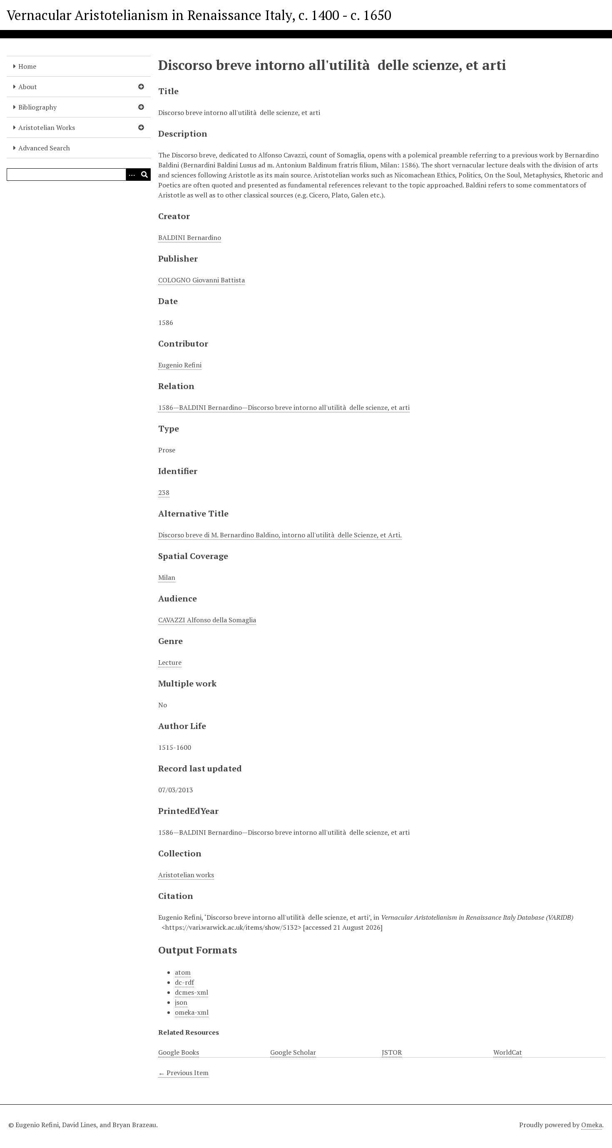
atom (183, 972)
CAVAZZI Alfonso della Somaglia (207, 619)
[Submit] (144, 174)
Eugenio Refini (180, 364)
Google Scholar (293, 1052)
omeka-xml (192, 1012)
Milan (166, 577)
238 (163, 492)
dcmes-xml (191, 992)
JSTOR (392, 1052)
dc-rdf (184, 982)
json (181, 1002)
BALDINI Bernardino (189, 237)
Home (27, 66)
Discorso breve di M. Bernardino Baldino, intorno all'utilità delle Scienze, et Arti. (280, 534)
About (27, 86)
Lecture (170, 662)
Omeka (591, 1124)
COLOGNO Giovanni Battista (201, 280)
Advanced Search (44, 147)
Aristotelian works (186, 874)
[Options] (132, 174)
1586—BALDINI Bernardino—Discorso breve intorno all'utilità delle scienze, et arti (284, 407)
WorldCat (507, 1052)
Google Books (178, 1052)
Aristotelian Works (46, 127)
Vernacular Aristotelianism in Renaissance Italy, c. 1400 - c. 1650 (199, 15)
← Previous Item (183, 1072)
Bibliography (37, 107)
